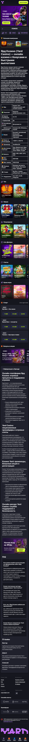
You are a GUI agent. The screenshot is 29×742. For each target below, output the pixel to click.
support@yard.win (5, 692)
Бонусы (2, 686)
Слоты (2, 684)
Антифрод (17, 684)
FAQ (2, 682)
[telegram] (16, 693)
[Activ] (6, 702)
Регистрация (23, 2)
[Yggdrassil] (15, 712)
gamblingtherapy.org (8, 721)
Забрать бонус (21, 550)
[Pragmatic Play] (6, 712)
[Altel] (24, 702)
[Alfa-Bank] (15, 702)
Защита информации (20, 682)
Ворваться (6, 22)
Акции (2, 679)
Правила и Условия (19, 679)
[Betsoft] (24, 712)
